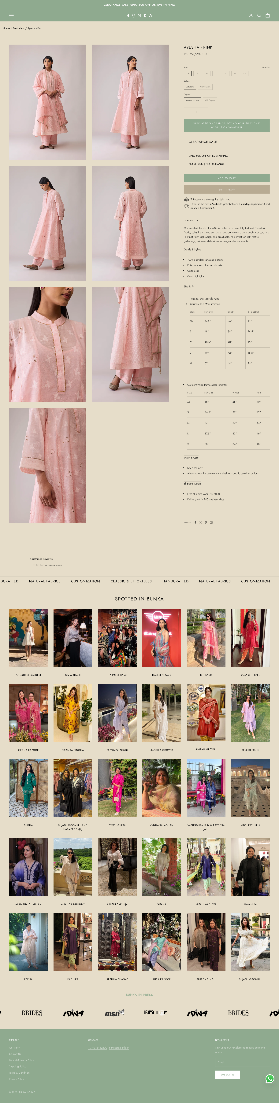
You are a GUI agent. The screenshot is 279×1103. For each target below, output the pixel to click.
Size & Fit (189, 286)
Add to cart (227, 178)
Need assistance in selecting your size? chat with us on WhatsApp (227, 125)
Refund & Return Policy (21, 1060)
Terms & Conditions (20, 1073)
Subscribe (228, 1074)
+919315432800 (97, 1048)
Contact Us (15, 1054)
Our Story (14, 1048)
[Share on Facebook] (195, 522)
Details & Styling (192, 249)
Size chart (266, 67)
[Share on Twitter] (200, 522)
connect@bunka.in (119, 1048)
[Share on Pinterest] (205, 522)
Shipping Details (192, 483)
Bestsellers (18, 28)
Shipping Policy (17, 1066)
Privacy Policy (16, 1079)
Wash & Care (191, 457)
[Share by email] (211, 522)
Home (6, 28)
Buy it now (227, 189)
